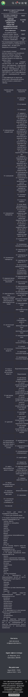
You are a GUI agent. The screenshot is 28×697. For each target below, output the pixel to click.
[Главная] (6, 3)
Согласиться (14, 695)
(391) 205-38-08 (14, 641)
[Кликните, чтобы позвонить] (25, 3)
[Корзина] (19, 3)
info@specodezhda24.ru (14, 643)
